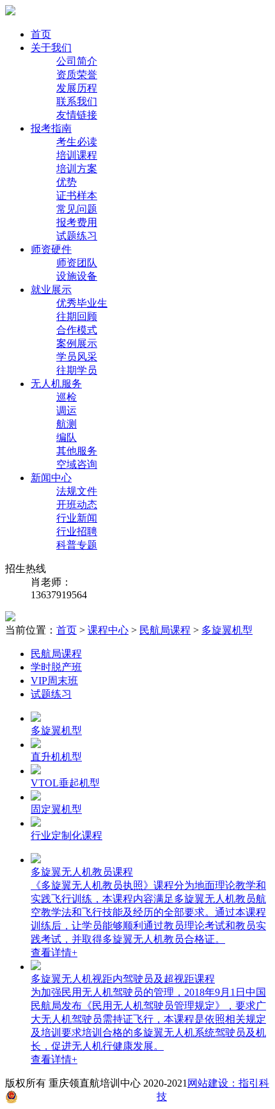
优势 (66, 182)
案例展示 (76, 343)
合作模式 (76, 329)
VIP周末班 (54, 680)
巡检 (66, 397)
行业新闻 (76, 518)
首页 (41, 34)
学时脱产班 (56, 667)
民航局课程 (165, 630)
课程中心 (108, 630)
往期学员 (76, 370)
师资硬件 (51, 249)
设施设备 (76, 276)
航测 (66, 424)
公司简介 (76, 61)
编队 (66, 437)
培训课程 (76, 155)
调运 (66, 410)
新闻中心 (51, 477)
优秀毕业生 (81, 303)
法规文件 (76, 491)
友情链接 (76, 114)
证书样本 (76, 195)
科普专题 (76, 544)
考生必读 (76, 141)
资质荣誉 (76, 74)
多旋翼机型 (227, 630)
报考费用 (76, 222)
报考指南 (51, 128)
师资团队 (76, 262)
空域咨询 (76, 464)
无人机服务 (56, 383)
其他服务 (76, 450)
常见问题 (76, 208)
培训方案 (76, 168)
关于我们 (51, 47)
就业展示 (51, 289)
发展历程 (76, 88)
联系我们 (76, 101)
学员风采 (76, 356)
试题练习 (76, 235)
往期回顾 (76, 316)
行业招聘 (76, 531)
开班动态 (76, 504)
